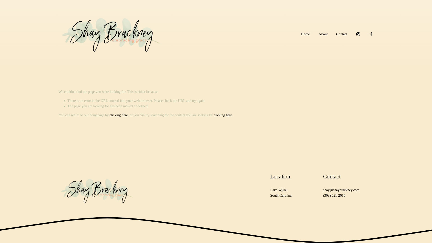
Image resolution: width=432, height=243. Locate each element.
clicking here (119, 115)
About (323, 34)
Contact (341, 34)
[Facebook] (371, 34)
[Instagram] (358, 34)
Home (305, 34)
